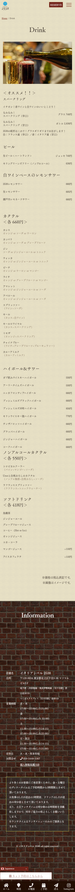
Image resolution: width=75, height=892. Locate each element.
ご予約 (43, 888)
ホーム (6, 888)
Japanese (9, 868)
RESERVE (56, 5)
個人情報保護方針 (30, 764)
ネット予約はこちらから (27, 876)
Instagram (69, 888)
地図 (18, 888)
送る (56, 888)
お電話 (31, 888)
